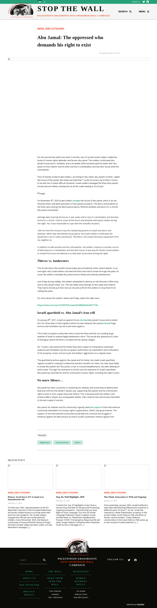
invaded (76, 200)
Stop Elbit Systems (81, 597)
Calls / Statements (55, 597)
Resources (81, 571)
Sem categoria (54, 28)
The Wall (55, 571)
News (40, 28)
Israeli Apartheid (62, 442)
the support (95, 407)
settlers (77, 442)
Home (29, 571)
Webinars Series (81, 594)
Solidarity (55, 594)
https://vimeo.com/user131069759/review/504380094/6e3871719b (67, 305)
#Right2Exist (45, 442)
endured (106, 323)
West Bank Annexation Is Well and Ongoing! (125, 497)
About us (29, 578)
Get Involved (29, 585)
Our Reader (80, 591)
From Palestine (55, 591)
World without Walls (81, 581)
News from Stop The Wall (55, 581)
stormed (84, 320)
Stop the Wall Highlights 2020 (70, 497)
